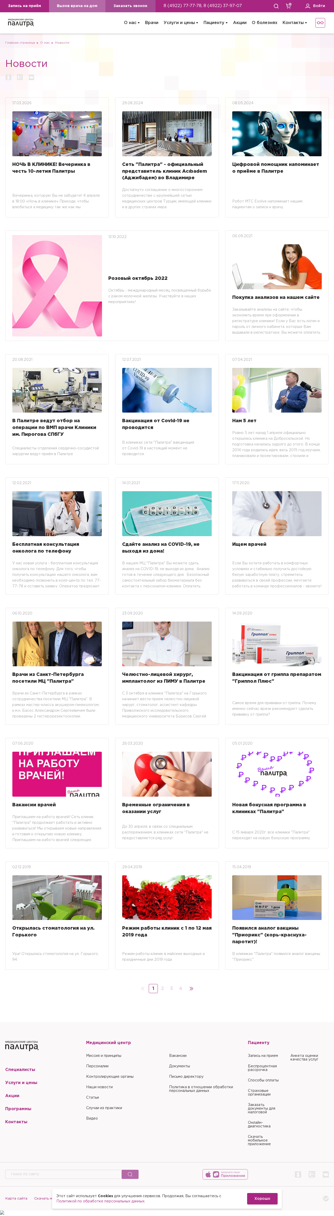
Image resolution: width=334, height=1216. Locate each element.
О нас (130, 23)
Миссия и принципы (103, 1055)
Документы (179, 1066)
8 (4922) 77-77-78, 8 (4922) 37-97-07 (203, 6)
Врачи (151, 23)
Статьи (92, 1097)
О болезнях (264, 23)
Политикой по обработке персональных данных (100, 1201)
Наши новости (99, 1087)
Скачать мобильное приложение (259, 1140)
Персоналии (97, 1066)
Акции (240, 23)
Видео (92, 1118)
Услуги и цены (179, 23)
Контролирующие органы (110, 1076)
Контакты (293, 23)
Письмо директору (186, 1076)
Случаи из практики (104, 1108)
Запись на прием (263, 1055)
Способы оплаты (263, 1080)
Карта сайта (16, 1198)
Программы (18, 1109)
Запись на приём (24, 6)
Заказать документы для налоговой (261, 1108)
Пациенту (214, 23)
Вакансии (178, 1055)
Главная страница (20, 42)
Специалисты (20, 1070)
